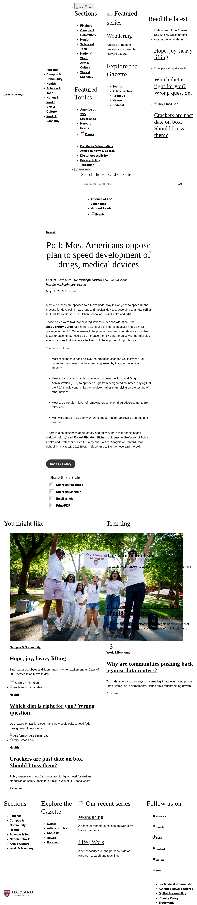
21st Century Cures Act (62, 326)
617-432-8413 (120, 280)
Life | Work (91, 842)
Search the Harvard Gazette (106, 174)
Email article (64, 498)
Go (180, 183)
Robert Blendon (84, 437)
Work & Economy (118, 652)
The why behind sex (130, 555)
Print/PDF (63, 505)
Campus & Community (25, 647)
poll (145, 309)
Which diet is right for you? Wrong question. (173, 86)
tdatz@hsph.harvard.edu (91, 280)
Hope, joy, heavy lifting (38, 658)
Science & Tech (117, 544)
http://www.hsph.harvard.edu (66, 284)
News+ (51, 232)
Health (14, 694)
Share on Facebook (69, 484)
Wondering (119, 36)
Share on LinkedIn (68, 491)
